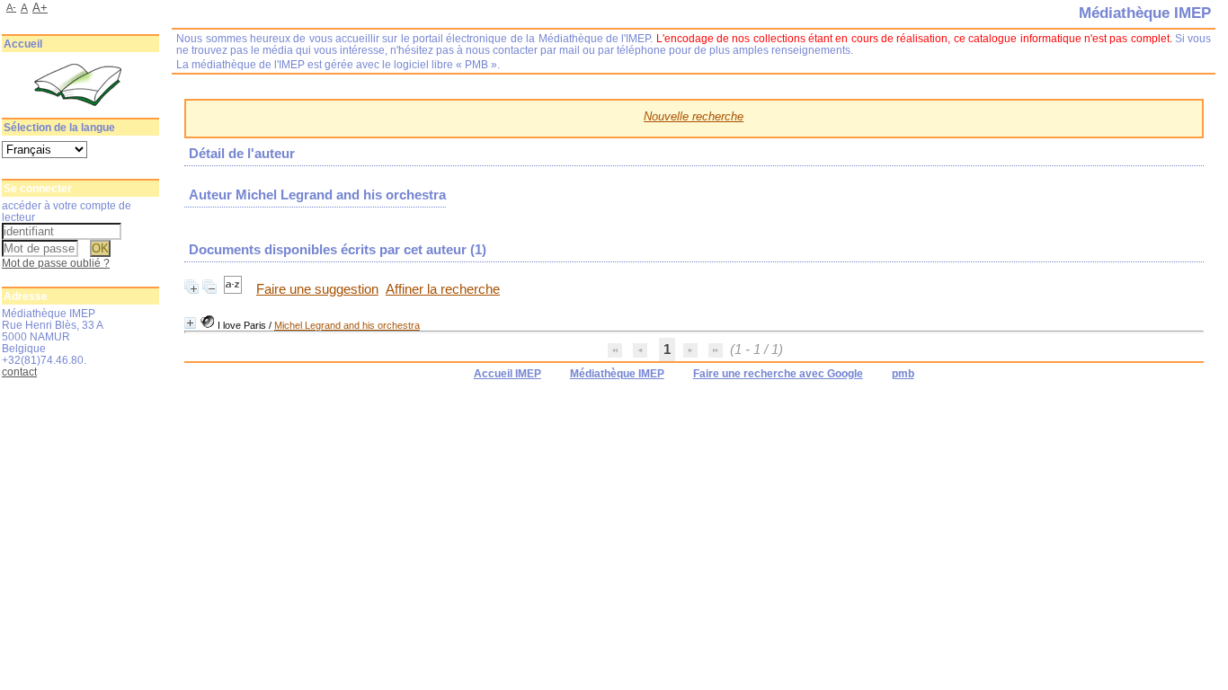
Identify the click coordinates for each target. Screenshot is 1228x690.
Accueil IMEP (507, 373)
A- (11, 7)
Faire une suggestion (317, 289)
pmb (903, 373)
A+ (40, 7)
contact (19, 371)
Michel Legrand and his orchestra (347, 325)
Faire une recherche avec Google (778, 373)
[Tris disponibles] (234, 289)
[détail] (190, 323)
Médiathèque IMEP (617, 373)
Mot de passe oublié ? (56, 263)
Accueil (23, 44)
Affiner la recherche (443, 289)
